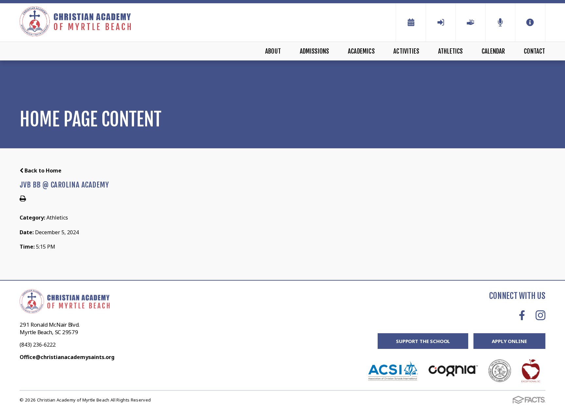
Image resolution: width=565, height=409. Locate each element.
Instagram (540, 315)
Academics (361, 51)
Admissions (314, 51)
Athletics (450, 51)
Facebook (522, 315)
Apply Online (509, 341)
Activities (406, 51)
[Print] (23, 199)
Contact (534, 51)
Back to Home (42, 170)
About (273, 51)
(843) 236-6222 (38, 344)
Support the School (423, 341)
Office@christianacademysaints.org (67, 357)
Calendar (493, 51)
